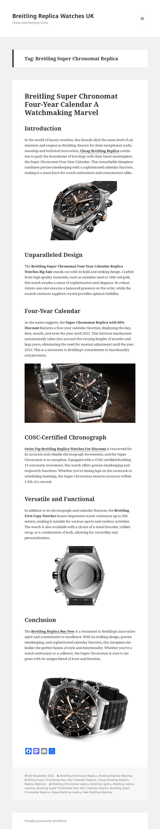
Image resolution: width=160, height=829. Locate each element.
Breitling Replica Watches (115, 776)
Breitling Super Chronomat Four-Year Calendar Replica (60, 780)
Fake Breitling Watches (97, 792)
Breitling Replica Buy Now (53, 631)
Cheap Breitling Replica (99, 151)
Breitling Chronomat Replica (78, 776)
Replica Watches (35, 784)
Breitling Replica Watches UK (53, 16)
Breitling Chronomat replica (70, 784)
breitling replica (100, 784)
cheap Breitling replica (66, 792)
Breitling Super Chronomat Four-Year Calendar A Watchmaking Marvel (71, 104)
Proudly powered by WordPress (46, 821)
